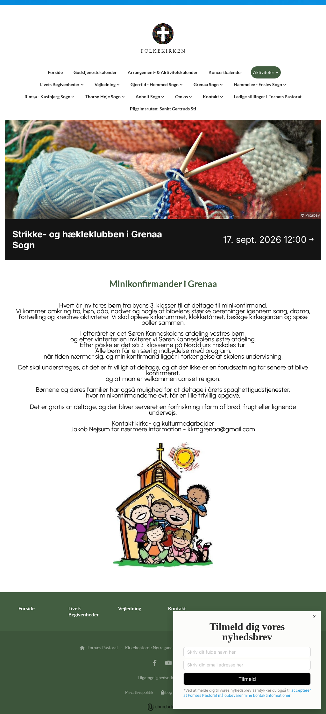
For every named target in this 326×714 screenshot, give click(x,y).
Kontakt (211, 96)
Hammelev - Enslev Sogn (258, 84)
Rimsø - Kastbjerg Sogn (48, 96)
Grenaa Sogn (207, 84)
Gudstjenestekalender (95, 72)
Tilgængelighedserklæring (161, 677)
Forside (55, 72)
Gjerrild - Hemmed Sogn (155, 84)
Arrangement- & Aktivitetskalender (163, 72)
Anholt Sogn (148, 96)
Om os (182, 96)
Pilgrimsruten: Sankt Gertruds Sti (163, 108)
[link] (266, 72)
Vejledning (106, 84)
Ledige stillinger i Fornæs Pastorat (267, 96)
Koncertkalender (225, 72)
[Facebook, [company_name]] (154, 662)
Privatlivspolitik (139, 692)
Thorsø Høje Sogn (103, 96)
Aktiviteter (264, 72)
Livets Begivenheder (60, 84)
